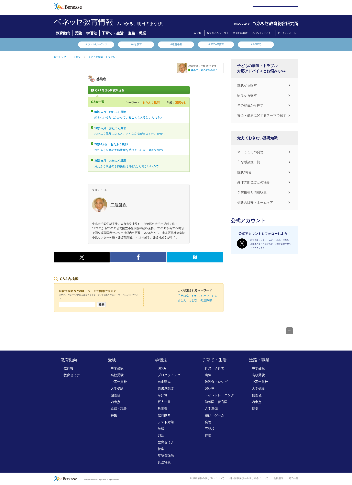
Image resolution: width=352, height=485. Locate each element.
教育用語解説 (240, 33)
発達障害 (206, 300)
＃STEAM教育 (216, 44)
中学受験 (117, 368)
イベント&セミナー (262, 33)
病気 (208, 375)
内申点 (115, 402)
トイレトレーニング (219, 395)
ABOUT (198, 33)
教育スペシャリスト (218, 33)
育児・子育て (214, 368)
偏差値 (115, 395)
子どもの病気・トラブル (101, 57)
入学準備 (211, 408)
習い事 (209, 388)
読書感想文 (166, 388)
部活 (161, 435)
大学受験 (117, 388)
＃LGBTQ (256, 44)
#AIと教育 (136, 44)
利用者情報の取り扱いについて (207, 478)
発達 (208, 422)
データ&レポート (286, 33)
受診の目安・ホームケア (255, 202)
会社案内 (278, 478)
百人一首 (164, 402)
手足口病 (183, 295)
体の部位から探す (250, 105)
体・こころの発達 (250, 152)
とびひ (193, 300)
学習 (161, 428)
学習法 (91, 33)
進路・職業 (137, 33)
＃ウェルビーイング (96, 44)
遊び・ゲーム (214, 415)
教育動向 (63, 33)
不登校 (209, 428)
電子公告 (293, 478)
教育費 (68, 368)
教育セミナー (73, 375)
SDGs (162, 368)
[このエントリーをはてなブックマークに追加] (195, 260)
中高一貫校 (119, 381)
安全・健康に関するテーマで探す (261, 115)
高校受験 (117, 375)
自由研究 (164, 381)
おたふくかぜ (200, 295)
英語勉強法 (166, 455)
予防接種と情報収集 (252, 192)
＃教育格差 (176, 44)
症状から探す (247, 85)
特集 (114, 415)
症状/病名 (244, 172)
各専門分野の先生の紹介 (204, 70)
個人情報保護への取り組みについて (248, 478)
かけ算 (162, 395)
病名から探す (247, 95)
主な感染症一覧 (248, 162)
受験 (78, 33)
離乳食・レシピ (216, 381)
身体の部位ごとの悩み (253, 182)
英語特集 (164, 462)
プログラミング (169, 375)
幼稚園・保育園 (216, 402)
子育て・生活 (113, 33)
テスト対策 (166, 422)
